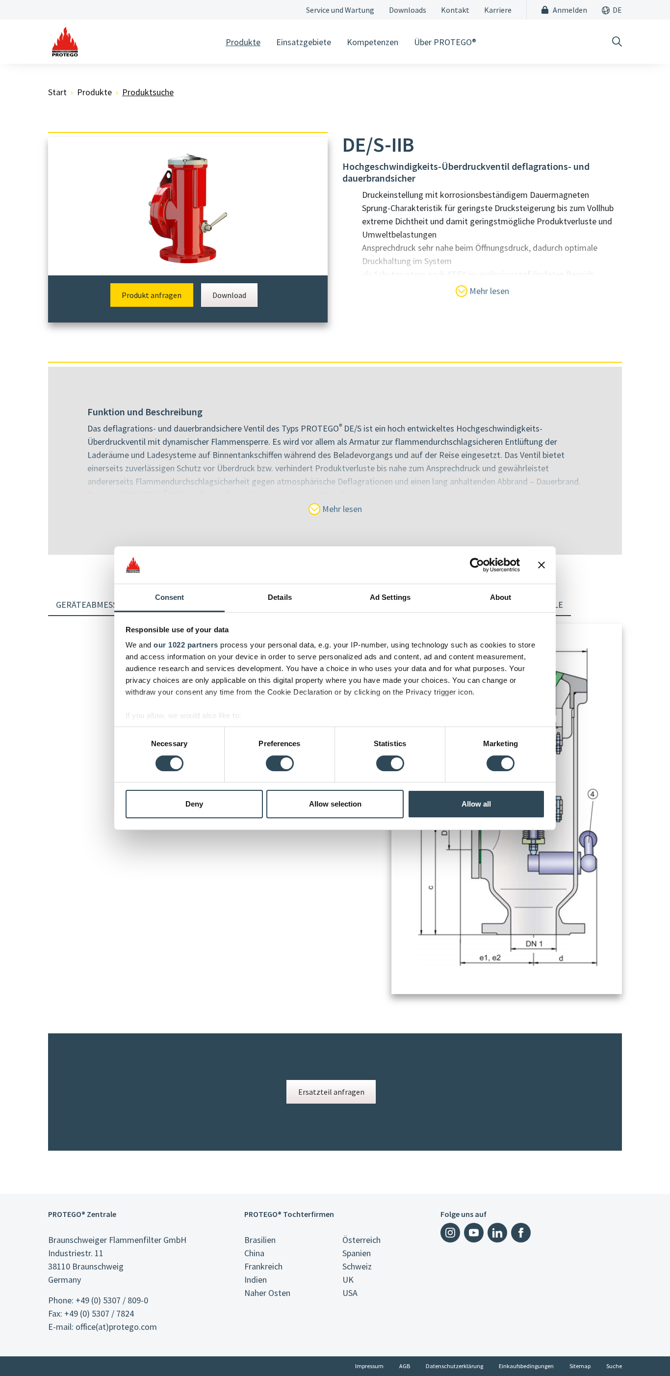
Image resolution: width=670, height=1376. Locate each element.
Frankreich (263, 1266)
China (254, 1253)
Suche (614, 1366)
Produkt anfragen (151, 295)
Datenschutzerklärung (454, 1366)
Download (229, 295)
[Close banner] (541, 565)
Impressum (369, 1366)
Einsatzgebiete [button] (303, 42)
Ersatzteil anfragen (331, 1092)
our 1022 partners (186, 645)
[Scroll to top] (642, 1348)
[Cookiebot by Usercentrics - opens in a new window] (477, 565)
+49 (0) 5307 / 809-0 (112, 1300)
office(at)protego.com (116, 1326)
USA (350, 1292)
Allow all (476, 804)
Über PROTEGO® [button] (445, 42)
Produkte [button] (243, 42)
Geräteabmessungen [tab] (100, 604)
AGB (404, 1366)
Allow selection (335, 804)
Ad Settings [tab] (390, 597)
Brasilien (260, 1239)
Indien (255, 1279)
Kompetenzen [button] (372, 42)
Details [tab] (280, 597)
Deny (194, 804)
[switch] (280, 763)
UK (348, 1279)
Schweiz (357, 1266)
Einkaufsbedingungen (526, 1366)
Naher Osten (267, 1292)
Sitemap (580, 1366)
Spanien (356, 1253)
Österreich (361, 1239)
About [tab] (501, 597)
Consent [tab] (169, 597)
